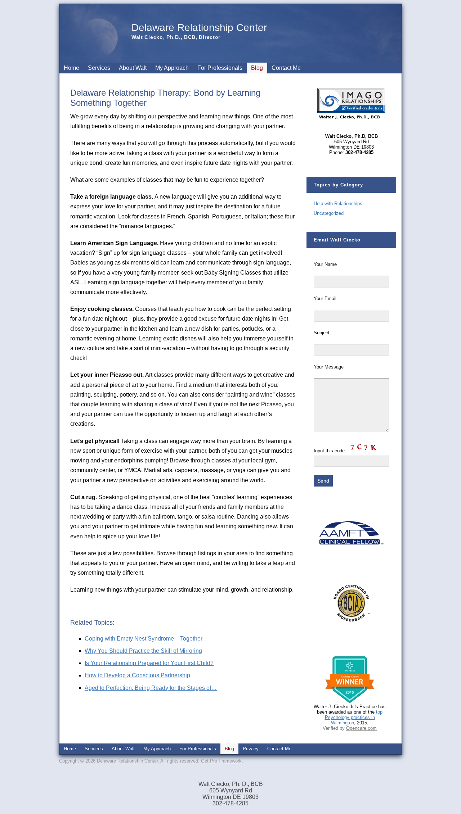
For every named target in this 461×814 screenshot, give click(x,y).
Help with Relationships (338, 203)
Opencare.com (361, 728)
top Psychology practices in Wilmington (354, 717)
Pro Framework (226, 761)
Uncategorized (329, 213)
